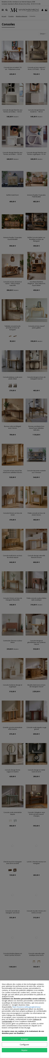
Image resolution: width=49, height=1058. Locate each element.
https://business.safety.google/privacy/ (26, 1007)
